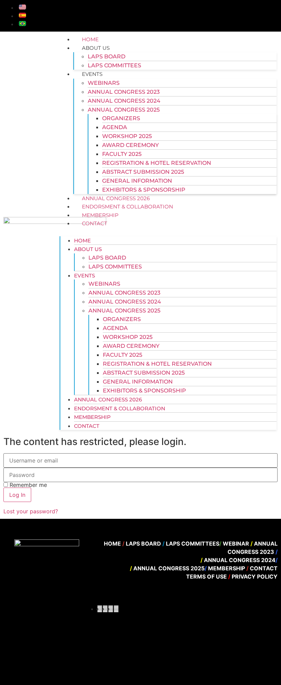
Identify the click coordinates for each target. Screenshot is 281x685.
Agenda (114, 127)
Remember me (27, 485)
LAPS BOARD (106, 56)
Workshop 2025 (127, 136)
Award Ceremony (130, 145)
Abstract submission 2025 (143, 172)
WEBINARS (104, 83)
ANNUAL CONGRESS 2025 (169, 568)
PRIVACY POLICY (254, 576)
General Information (137, 181)
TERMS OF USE (207, 576)
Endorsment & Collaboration (127, 206)
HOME (90, 39)
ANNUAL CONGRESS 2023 (124, 92)
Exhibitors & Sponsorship (143, 189)
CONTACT (94, 223)
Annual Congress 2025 (124, 109)
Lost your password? (30, 511)
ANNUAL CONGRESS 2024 (124, 101)
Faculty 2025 (122, 154)
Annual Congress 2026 (116, 198)
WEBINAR (237, 543)
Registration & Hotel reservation (156, 163)
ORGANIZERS (121, 118)
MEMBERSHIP (100, 215)
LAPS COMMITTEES (114, 65)
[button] (168, 232)
